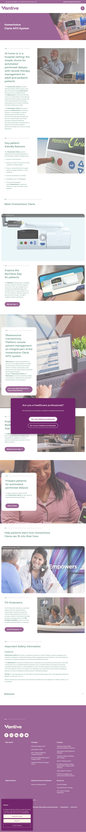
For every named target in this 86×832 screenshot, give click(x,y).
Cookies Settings (17, 825)
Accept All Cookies (17, 816)
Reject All (17, 821)
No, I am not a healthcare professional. (43, 425)
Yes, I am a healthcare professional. (43, 419)
